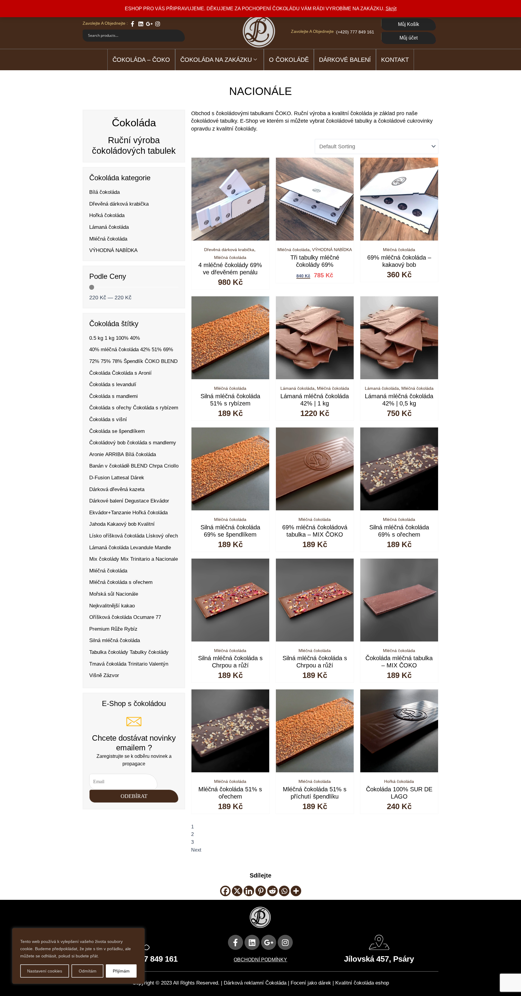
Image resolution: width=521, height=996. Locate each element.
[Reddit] (272, 891)
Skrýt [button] (391, 8)
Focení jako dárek (311, 983)
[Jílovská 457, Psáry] (379, 942)
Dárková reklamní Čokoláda (255, 983)
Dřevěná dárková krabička (229, 249)
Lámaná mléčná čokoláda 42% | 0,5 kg (399, 400)
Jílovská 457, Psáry (379, 958)
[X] (237, 891)
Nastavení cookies (44, 971)
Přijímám (121, 971)
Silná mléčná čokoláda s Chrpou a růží (230, 662)
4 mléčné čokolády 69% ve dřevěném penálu (230, 269)
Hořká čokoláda (399, 781)
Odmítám (87, 971)
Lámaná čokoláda (297, 388)
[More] (296, 891)
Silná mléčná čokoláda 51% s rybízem (230, 400)
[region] (78, 956)
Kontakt (395, 59)
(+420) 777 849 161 (355, 32)
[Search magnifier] (179, 35)
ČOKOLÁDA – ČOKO (141, 59)
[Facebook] (225, 891)
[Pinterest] (260, 891)
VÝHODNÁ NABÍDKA (332, 249)
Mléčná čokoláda (230, 257)
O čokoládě (289, 59)
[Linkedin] (249, 891)
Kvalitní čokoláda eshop (362, 983)
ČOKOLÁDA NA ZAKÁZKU (216, 59)
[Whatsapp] (284, 891)
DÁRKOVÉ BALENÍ (345, 59)
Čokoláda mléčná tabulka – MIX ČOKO (399, 662)
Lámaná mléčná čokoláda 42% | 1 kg (314, 400)
